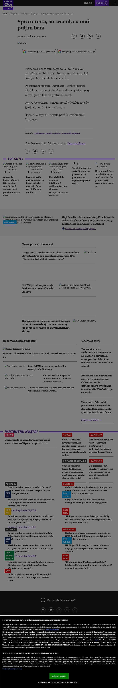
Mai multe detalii (52, 629)
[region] (59, 651)
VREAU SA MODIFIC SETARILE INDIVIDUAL (58, 682)
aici (96, 640)
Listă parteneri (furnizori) (12, 669)
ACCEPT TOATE (59, 676)
